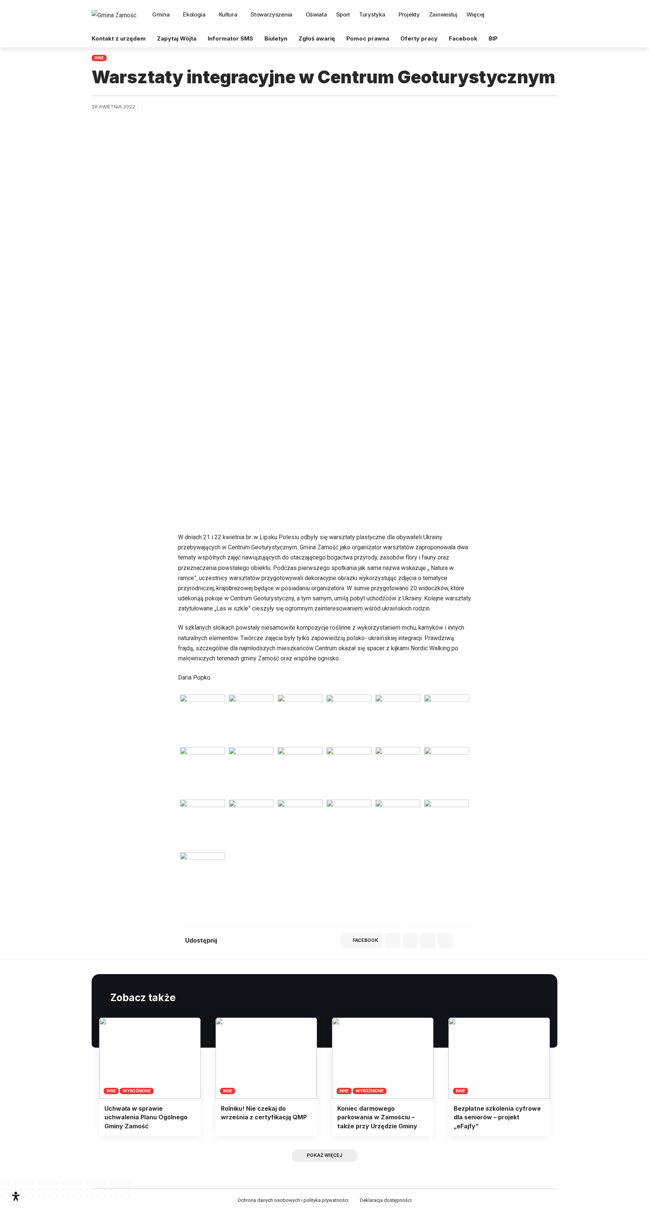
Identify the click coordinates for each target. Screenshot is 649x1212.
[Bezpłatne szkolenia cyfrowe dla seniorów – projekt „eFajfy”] (499, 1058)
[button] (550, 15)
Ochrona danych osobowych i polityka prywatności (293, 1200)
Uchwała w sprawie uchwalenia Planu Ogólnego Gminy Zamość (145, 1117)
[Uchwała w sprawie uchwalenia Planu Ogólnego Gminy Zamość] (150, 1058)
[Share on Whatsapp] (390, 940)
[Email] (408, 940)
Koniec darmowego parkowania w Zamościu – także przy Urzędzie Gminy (377, 1117)
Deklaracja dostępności (386, 1200)
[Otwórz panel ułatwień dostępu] (16, 1196)
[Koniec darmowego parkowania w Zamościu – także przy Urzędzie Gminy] (382, 1058)
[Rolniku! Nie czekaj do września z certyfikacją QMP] (266, 1058)
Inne (99, 57)
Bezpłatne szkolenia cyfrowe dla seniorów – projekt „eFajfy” (497, 1117)
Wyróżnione (137, 1090)
